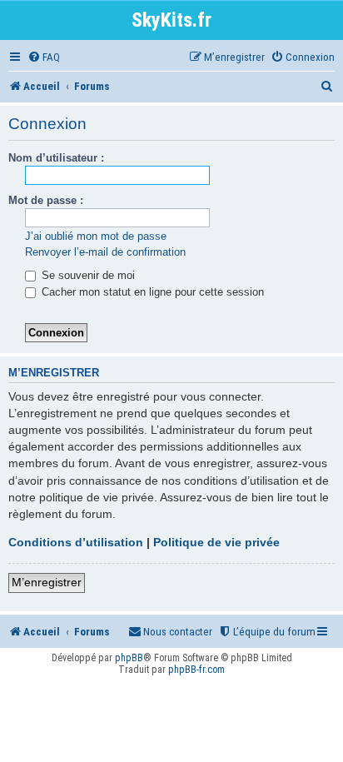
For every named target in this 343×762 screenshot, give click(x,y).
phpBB (129, 658)
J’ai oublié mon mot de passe (96, 236)
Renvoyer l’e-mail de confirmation (105, 252)
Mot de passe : (45, 200)
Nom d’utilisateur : (56, 158)
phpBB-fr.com (196, 669)
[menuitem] (43, 57)
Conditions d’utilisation (75, 542)
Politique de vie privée (216, 542)
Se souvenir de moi (86, 275)
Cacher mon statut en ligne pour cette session (151, 292)
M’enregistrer (47, 582)
